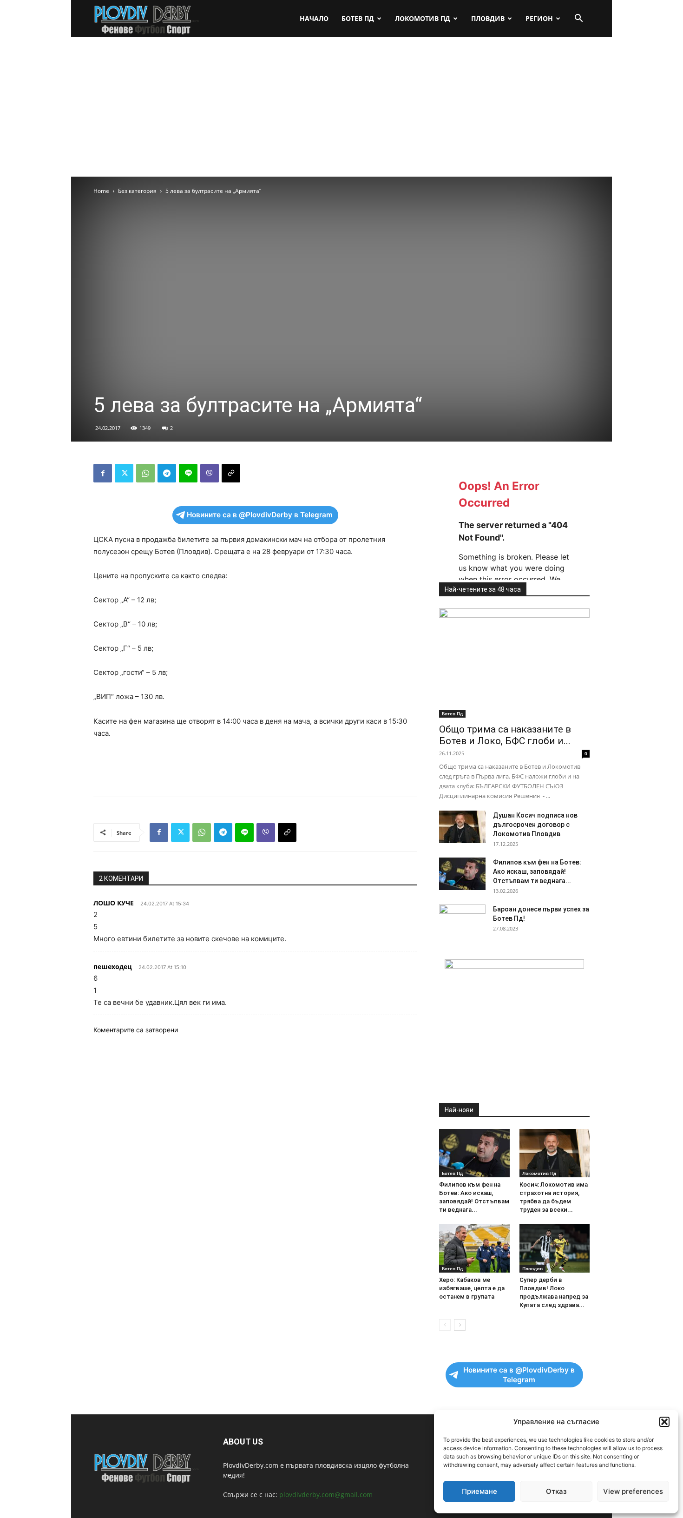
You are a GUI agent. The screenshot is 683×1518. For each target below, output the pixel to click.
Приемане (479, 1491)
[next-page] (460, 1325)
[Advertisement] (341, 107)
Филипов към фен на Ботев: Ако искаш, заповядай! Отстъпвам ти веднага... (537, 871)
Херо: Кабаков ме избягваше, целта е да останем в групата (472, 1288)
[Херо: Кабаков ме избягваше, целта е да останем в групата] (474, 1248)
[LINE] (188, 473)
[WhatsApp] (145, 473)
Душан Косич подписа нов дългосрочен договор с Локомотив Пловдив (535, 825)
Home (101, 191)
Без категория (137, 191)
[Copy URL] (231, 473)
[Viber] (209, 473)
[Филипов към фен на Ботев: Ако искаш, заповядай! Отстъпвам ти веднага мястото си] (462, 874)
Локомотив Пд (422, 18)
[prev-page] (445, 1325)
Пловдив (488, 18)
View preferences (633, 1491)
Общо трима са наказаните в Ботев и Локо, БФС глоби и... (505, 735)
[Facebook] (102, 473)
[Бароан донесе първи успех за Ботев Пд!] (462, 920)
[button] (664, 1421)
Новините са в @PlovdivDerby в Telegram (260, 514)
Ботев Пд (358, 18)
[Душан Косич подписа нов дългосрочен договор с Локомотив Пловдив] (462, 827)
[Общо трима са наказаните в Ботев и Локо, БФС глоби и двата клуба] (514, 663)
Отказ (556, 1491)
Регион (539, 18)
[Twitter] (124, 473)
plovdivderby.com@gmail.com (326, 1494)
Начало (314, 18)
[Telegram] (167, 473)
